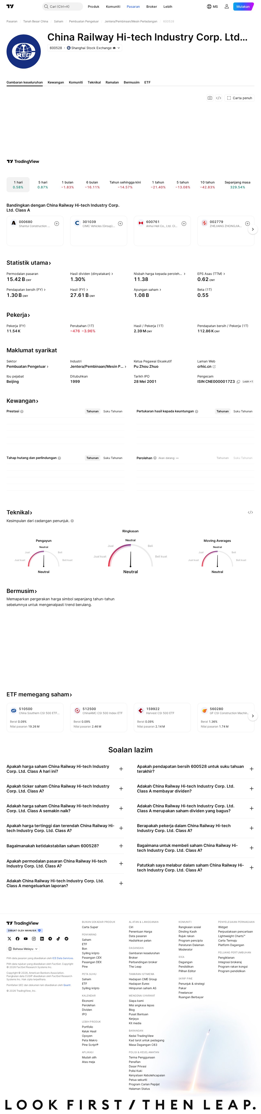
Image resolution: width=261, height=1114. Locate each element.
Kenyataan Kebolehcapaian (147, 1075)
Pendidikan (186, 966)
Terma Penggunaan (142, 1057)
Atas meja (88, 1062)
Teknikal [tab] (94, 82)
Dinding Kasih (188, 931)
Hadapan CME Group (143, 979)
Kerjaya (134, 1018)
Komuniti (113, 6)
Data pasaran (138, 936)
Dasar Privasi (137, 1066)
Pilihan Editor (187, 971)
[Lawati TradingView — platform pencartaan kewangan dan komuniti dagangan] (23, 161)
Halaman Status (139, 1088)
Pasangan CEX (92, 957)
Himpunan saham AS (142, 988)
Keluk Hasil (89, 1031)
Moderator (185, 949)
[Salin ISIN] (238, 382)
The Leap (135, 966)
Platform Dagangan (231, 945)
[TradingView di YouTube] (26, 939)
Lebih (168, 6)
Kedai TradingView (141, 1035)
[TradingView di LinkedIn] (42, 939)
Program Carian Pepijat (144, 1084)
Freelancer (186, 992)
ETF (84, 944)
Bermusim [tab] (131, 82)
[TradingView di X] (9, 939)
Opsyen (87, 1035)
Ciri (131, 927)
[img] (114, 48)
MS (215, 6)
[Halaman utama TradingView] (23, 923)
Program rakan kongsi (233, 966)
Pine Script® (90, 1044)
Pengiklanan (226, 957)
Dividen (87, 1009)
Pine (85, 966)
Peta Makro (89, 1040)
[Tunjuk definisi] (41, 273)
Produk (94, 6)
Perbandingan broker (143, 962)
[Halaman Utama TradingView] (10, 6)
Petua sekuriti (138, 1079)
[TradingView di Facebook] (17, 939)
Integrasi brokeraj (230, 962)
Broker (151, 6)
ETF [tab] (147, 82)
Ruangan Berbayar (191, 997)
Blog (132, 1009)
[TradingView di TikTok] (58, 939)
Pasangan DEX (92, 962)
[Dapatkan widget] (218, 97)
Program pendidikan (231, 971)
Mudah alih (89, 1057)
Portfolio (87, 1026)
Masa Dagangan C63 (143, 1044)
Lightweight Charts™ (231, 936)
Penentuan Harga (140, 931)
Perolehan (88, 1005)
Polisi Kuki (135, 1070)
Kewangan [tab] (56, 82)
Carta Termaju (227, 940)
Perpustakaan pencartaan (235, 931)
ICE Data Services (62, 958)
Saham (86, 939)
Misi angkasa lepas (141, 1005)
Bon (84, 948)
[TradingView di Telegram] (50, 939)
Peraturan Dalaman (191, 945)
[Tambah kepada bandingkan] (56, 223)
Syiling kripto (90, 953)
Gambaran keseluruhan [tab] (25, 82)
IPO (84, 1014)
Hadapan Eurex (139, 983)
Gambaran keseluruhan (144, 953)
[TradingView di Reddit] (66, 939)
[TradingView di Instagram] (34, 939)
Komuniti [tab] (76, 82)
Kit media (135, 1023)
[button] (102, 6)
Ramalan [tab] (112, 82)
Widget (223, 927)
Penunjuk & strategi (192, 983)
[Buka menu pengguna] (227, 6)
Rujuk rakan (186, 936)
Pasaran (133, 6)
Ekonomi (87, 1000)
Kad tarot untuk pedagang (146, 1040)
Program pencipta (191, 940)
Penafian (134, 1062)
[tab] (92, 411)
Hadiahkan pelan (140, 940)
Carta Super (90, 927)
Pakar (182, 988)
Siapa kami (136, 1000)
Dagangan (185, 962)
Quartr (67, 985)
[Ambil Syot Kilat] (210, 97)
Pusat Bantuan (138, 1014)
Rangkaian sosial (190, 927)
